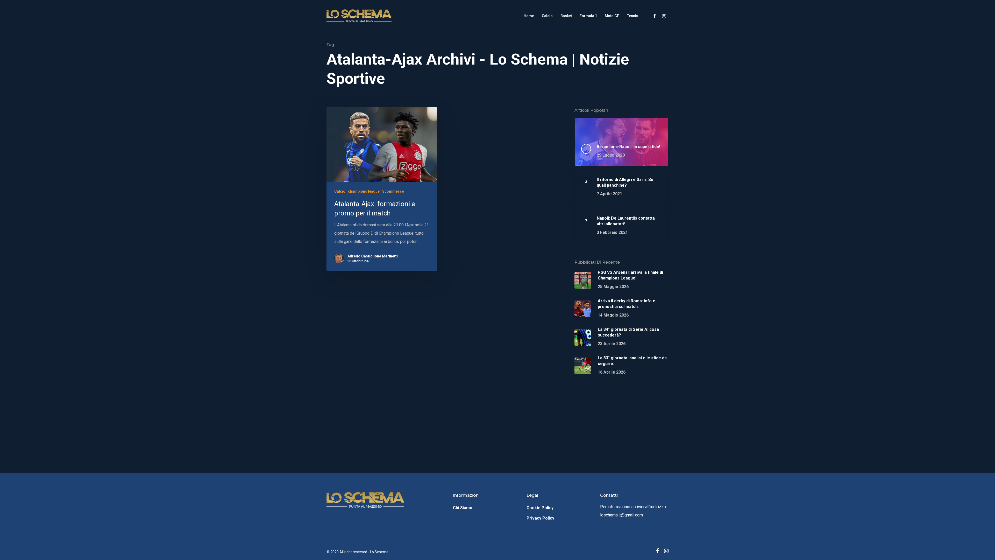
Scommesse (393, 191)
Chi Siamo (462, 507)
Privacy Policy (540, 518)
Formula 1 (588, 16)
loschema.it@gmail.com (621, 515)
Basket (566, 16)
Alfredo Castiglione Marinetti (372, 256)
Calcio (547, 16)
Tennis (632, 16)
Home (529, 16)
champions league (364, 191)
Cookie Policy (540, 507)
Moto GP (612, 16)
